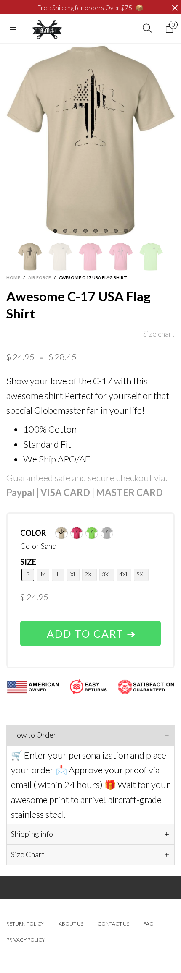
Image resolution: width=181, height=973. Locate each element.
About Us (71, 924)
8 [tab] (126, 231)
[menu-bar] (15, 29)
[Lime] (91, 533)
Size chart (159, 333)
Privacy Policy (25, 939)
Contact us (113, 924)
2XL (89, 574)
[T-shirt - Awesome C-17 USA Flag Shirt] (90, 141)
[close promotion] (174, 8)
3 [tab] (75, 231)
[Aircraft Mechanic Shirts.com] (47, 29)
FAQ (149, 924)
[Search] (147, 28)
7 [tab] (116, 231)
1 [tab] (55, 231)
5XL (141, 574)
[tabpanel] (90, 141)
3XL (107, 574)
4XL (124, 574)
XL (73, 574)
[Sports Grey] (107, 533)
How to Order (33, 734)
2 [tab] (65, 231)
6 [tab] (106, 231)
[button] (10, 256)
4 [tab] (85, 231)
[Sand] (61, 533)
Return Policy (25, 924)
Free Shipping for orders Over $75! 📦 (90, 7)
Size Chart (28, 854)
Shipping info (32, 833)
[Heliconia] (76, 533)
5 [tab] (95, 231)
